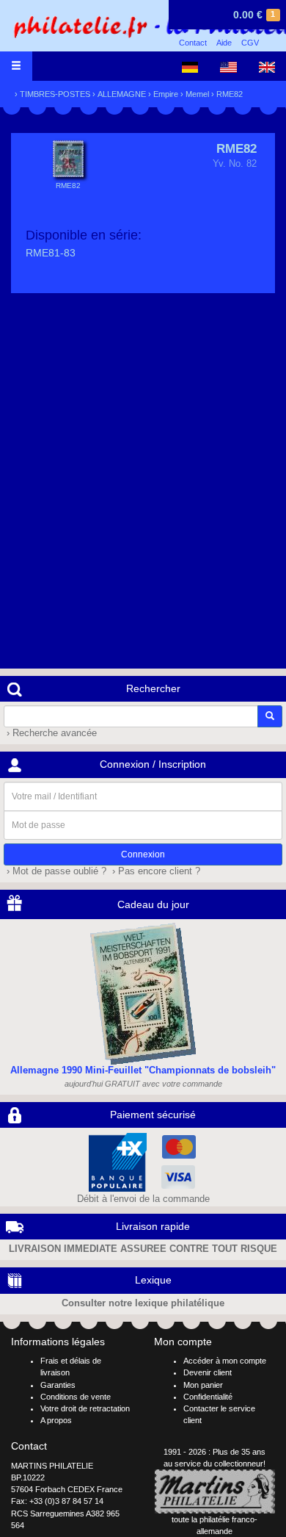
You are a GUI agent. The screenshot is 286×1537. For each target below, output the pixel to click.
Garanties (58, 1385)
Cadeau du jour (153, 904)
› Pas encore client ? (154, 871)
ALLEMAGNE (122, 94)
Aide (224, 42)
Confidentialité (207, 1396)
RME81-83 (51, 253)
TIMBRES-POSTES (55, 94)
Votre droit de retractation (85, 1408)
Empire (165, 94)
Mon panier (203, 1385)
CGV (250, 42)
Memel (197, 94)
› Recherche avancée (50, 733)
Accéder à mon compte (224, 1360)
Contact (193, 42)
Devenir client (207, 1372)
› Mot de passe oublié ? (55, 871)
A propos (56, 1420)
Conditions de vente (75, 1396)
